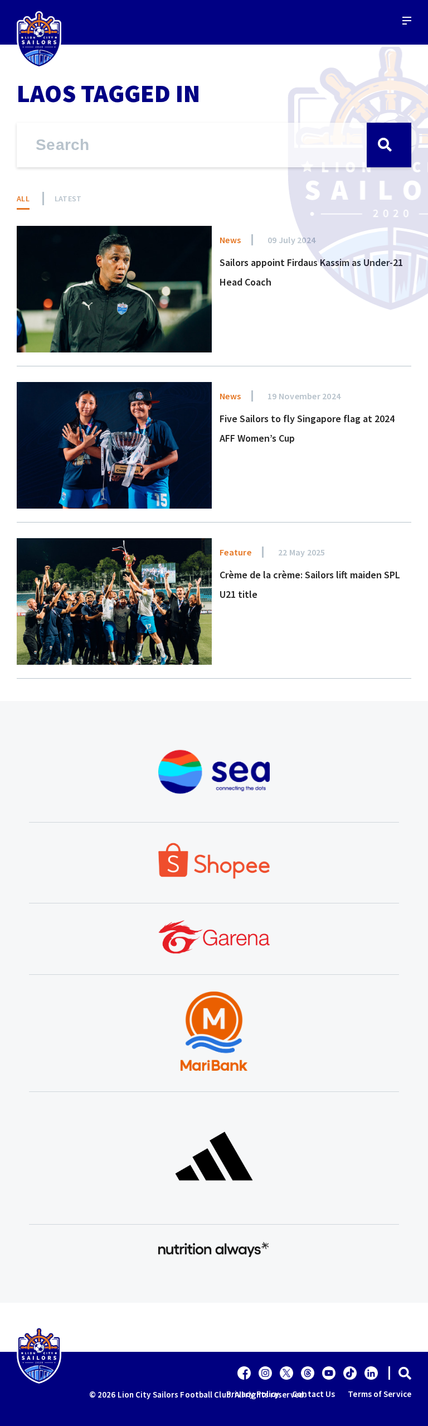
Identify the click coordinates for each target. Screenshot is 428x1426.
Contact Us (313, 1394)
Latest (68, 199)
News (230, 239)
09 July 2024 (291, 239)
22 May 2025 (301, 552)
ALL (23, 199)
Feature (235, 552)
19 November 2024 (304, 396)
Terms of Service (379, 1394)
